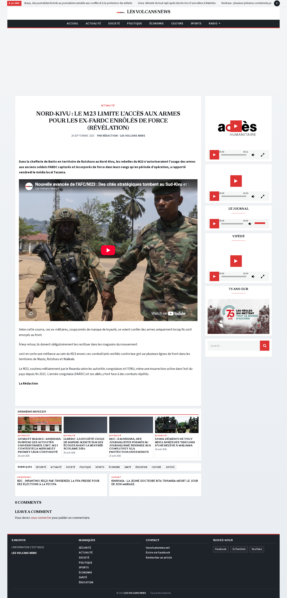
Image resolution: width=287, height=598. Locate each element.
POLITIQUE (134, 23)
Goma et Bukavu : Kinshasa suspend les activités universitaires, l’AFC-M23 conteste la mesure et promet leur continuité (39, 445)
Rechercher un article (159, 558)
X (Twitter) (239, 549)
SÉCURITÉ (41, 467)
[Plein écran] (263, 155)
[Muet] (253, 155)
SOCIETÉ (114, 23)
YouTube (257, 549)
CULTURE (177, 23)
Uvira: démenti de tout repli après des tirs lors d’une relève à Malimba (186, 3)
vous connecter (41, 518)
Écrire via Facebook (158, 553)
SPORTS (196, 23)
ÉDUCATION (141, 467)
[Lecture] (214, 155)
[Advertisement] (143, 59)
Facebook (220, 549)
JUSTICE (170, 467)
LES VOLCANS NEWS (135, 593)
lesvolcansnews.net (158, 548)
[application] (238, 128)
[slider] (233, 154)
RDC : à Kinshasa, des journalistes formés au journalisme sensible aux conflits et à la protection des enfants (81, 3)
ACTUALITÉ (93, 23)
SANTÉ (127, 467)
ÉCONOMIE (156, 23)
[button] (236, 126)
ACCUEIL (72, 23)
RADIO (213, 23)
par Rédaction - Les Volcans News (121, 136)
